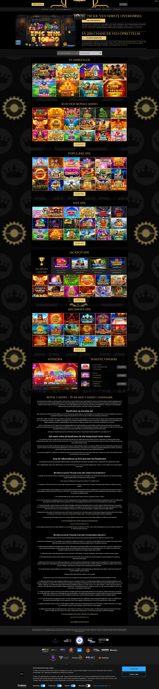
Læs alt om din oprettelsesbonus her (79, 524)
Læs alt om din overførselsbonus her (79, 617)
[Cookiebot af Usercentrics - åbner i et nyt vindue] (22, 686)
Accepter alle (134, 669)
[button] (38, 4)
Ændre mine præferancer (101, 685)
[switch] (59, 685)
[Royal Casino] (79, 16)
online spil (73, 427)
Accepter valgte (134, 674)
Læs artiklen (55, 387)
